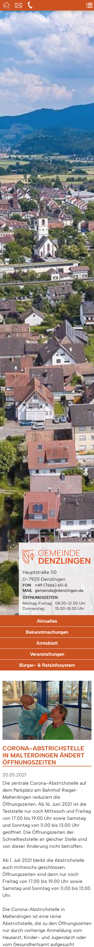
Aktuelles (47, 621)
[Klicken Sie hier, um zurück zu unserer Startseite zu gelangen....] (56, 562)
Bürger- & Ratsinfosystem (47, 665)
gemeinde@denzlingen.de (59, 590)
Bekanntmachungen (47, 632)
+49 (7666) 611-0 (51, 585)
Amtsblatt (47, 643)
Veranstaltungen (47, 654)
